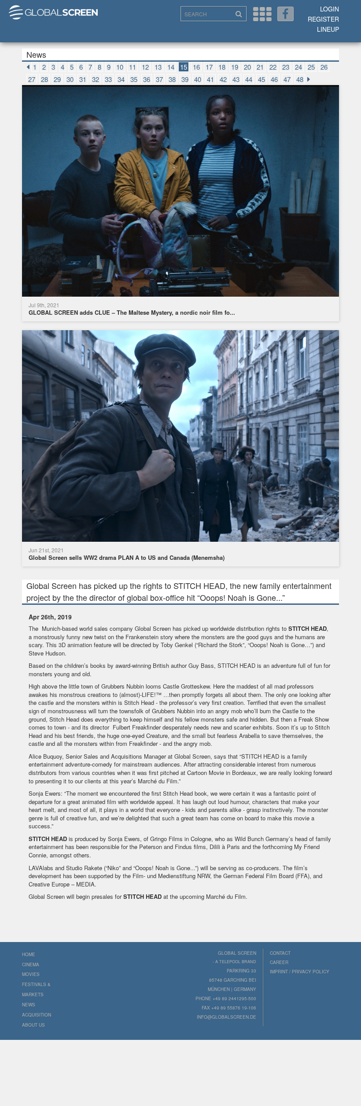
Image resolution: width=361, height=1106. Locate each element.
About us (33, 1025)
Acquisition (36, 1015)
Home (28, 954)
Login (329, 8)
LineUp (328, 29)
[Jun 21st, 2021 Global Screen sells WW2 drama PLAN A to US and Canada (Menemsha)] (180, 437)
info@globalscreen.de (226, 1017)
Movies (31, 974)
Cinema (30, 964)
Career (279, 962)
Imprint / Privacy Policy (299, 971)
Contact (280, 953)
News (28, 1005)
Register (323, 19)
